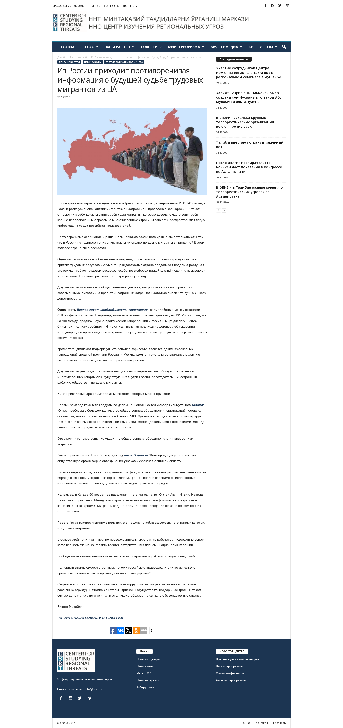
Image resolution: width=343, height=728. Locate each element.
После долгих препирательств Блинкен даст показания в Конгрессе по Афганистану (249, 167)
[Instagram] (273, 5)
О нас (96, 5)
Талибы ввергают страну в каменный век (250, 144)
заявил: (197, 405)
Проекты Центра (148, 659)
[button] (284, 47)
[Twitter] (280, 5)
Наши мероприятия (229, 666)
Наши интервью (147, 680)
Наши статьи (145, 666)
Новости (149, 47)
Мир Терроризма (184, 47)
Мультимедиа (224, 47)
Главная (69, 47)
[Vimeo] (287, 5)
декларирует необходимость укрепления (112, 309)
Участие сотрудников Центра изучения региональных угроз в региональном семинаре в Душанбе (248, 72)
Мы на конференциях (231, 673)
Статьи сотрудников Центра (124, 62)
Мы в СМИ (143, 673)
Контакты (111, 5)
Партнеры (130, 5)
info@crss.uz (94, 689)
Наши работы (117, 47)
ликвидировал (136, 455)
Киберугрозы (261, 47)
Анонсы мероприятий (231, 680)
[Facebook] (265, 5)
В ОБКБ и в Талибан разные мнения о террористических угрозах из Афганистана (249, 191)
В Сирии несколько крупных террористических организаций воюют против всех (245, 122)
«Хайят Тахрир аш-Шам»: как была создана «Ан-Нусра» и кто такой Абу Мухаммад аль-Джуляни (249, 97)
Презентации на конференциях (237, 659)
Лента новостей (69, 62)
